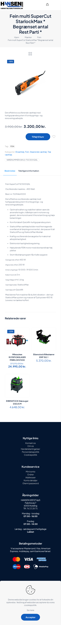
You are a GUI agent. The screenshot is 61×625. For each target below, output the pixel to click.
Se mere (30, 610)
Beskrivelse (10, 171)
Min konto (30, 471)
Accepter (30, 617)
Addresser (30, 477)
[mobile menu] (57, 4)
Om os (30, 446)
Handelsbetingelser (30, 449)
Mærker (28, 37)
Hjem (16, 37)
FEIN (12, 146)
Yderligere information (28, 171)
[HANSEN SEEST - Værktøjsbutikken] (12, 5)
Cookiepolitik (30, 454)
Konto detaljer (30, 480)
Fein (39, 37)
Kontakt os (30, 443)
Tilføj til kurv (38, 136)
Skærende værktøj (38, 152)
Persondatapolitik (30, 451)
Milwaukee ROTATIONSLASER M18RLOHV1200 (17, 357)
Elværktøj (20, 152)
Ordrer (30, 474)
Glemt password (31, 483)
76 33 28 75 (32, 508)
